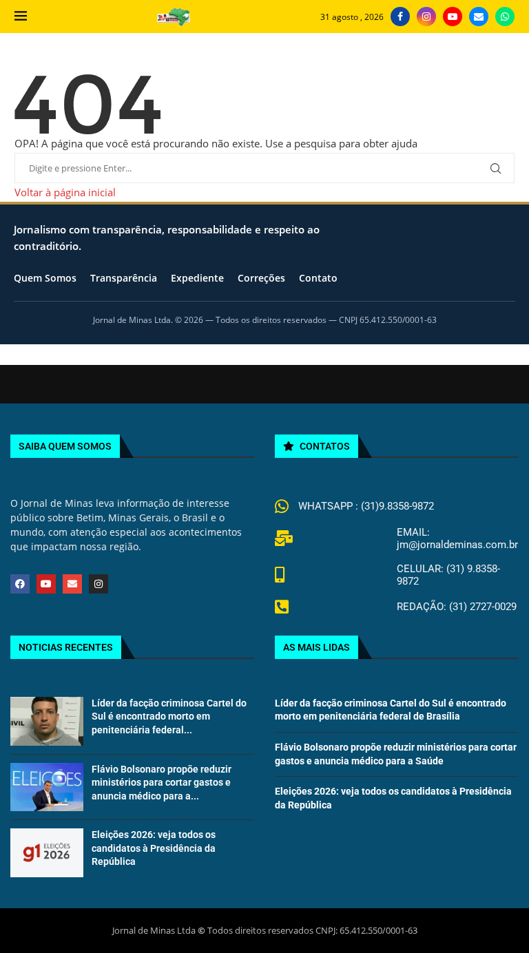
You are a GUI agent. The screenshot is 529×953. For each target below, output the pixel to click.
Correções (261, 277)
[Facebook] (400, 16)
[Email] (478, 16)
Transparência (123, 277)
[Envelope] (72, 584)
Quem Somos (45, 277)
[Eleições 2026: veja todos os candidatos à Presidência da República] (46, 852)
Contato (318, 277)
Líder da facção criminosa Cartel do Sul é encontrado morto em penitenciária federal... (169, 716)
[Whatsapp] (505, 16)
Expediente (197, 277)
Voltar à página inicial (65, 192)
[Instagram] (426, 16)
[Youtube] (452, 16)
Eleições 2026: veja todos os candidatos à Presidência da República (154, 848)
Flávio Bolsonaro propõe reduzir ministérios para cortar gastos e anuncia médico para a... (161, 783)
